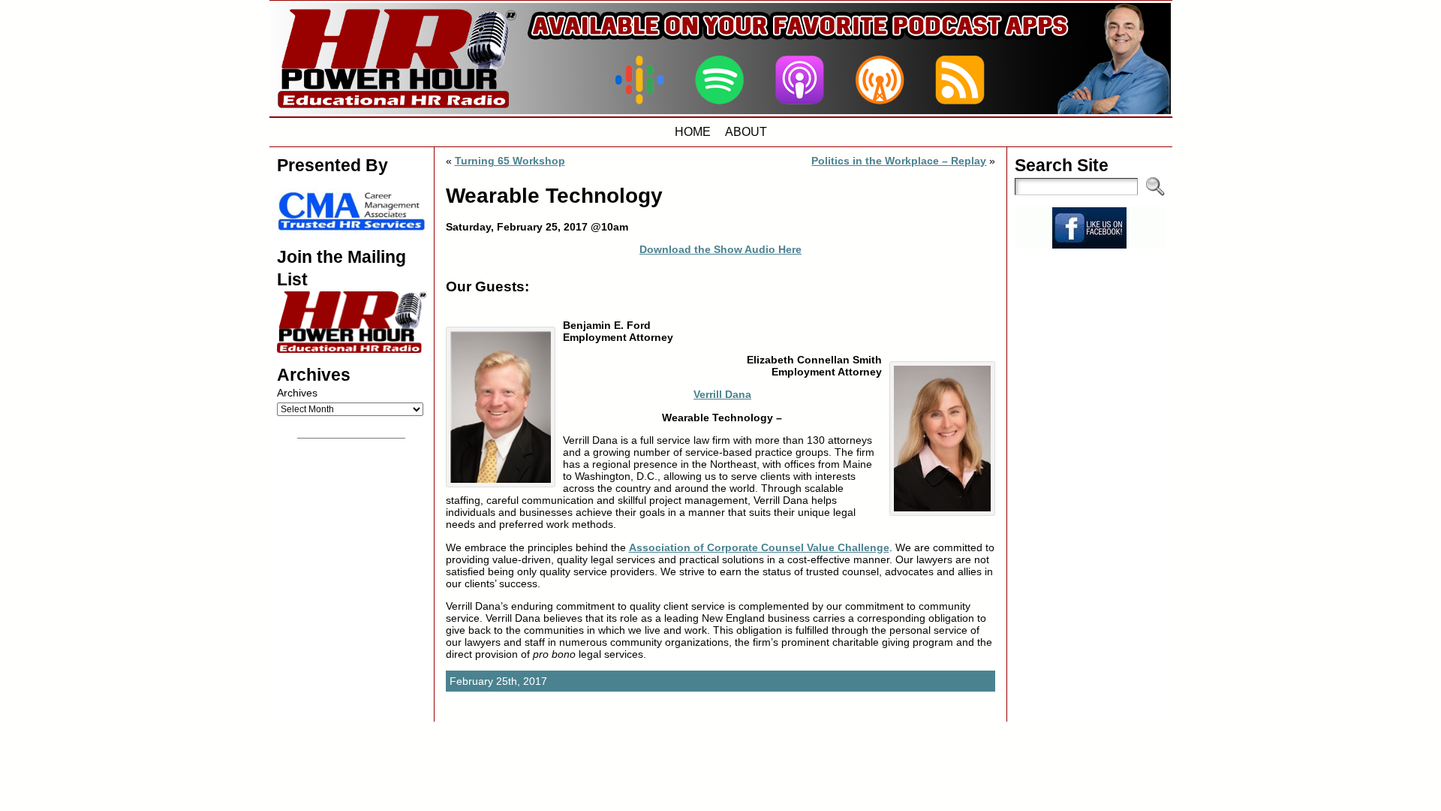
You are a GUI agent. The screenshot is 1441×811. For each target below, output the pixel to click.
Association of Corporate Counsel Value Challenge (759, 547)
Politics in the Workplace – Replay (898, 161)
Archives (297, 393)
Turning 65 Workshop (510, 161)
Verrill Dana (722, 394)
